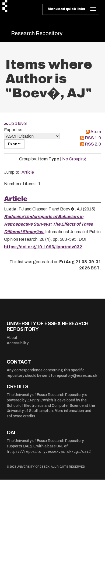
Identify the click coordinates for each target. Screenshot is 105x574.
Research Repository (36, 33)
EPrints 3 (34, 400)
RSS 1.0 (93, 138)
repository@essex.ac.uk (76, 376)
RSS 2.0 (93, 144)
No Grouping (74, 159)
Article (28, 172)
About (12, 338)
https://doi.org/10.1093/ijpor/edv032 (43, 247)
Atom (95, 131)
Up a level (17, 123)
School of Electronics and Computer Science (45, 406)
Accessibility (18, 343)
